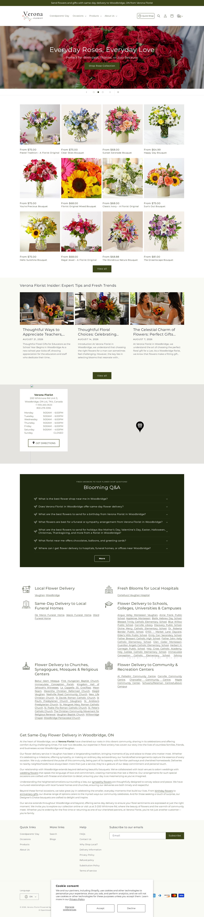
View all (102, 268)
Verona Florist (33, 907)
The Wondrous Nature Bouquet (120, 260)
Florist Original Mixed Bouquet (78, 206)
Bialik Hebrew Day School (166, 618)
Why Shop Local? (89, 844)
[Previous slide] (86, 92)
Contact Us (85, 839)
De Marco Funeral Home (49, 615)
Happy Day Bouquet (155, 152)
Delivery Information (90, 849)
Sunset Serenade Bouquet (117, 152)
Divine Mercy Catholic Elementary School (142, 628)
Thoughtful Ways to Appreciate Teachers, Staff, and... (42, 332)
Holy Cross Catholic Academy (164, 648)
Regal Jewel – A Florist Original (79, 260)
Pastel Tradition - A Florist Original (39, 152)
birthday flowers (164, 790)
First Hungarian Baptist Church (80, 680)
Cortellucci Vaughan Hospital (134, 595)
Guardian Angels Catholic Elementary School (143, 645)
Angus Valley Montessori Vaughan (138, 615)
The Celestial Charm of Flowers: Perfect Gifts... (154, 331)
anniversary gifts (29, 794)
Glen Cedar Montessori (167, 641)
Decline (131, 908)
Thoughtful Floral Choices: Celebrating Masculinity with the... (98, 332)
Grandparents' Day (29, 834)
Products (24, 844)
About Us (25, 849)
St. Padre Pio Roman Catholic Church (65, 707)
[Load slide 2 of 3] (98, 92)
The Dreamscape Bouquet (158, 260)
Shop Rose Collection (102, 65)
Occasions (25, 839)
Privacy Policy (77, 899)
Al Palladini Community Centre (137, 676)
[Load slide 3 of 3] (103, 92)
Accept (100, 908)
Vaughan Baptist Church (71, 714)
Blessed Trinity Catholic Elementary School (142, 621)
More (102, 558)
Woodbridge (53, 595)
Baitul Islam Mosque (47, 680)
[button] (79, 16)
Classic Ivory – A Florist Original (121, 206)
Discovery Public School (167, 625)
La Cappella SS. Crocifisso (75, 687)
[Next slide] (110, 92)
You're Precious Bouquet (34, 206)
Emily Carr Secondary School (164, 635)
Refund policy (87, 860)
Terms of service (88, 870)
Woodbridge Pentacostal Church (62, 717)
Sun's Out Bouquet (154, 206)
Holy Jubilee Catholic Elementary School (142, 651)
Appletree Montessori (138, 618)
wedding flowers (29, 772)
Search (53, 834)
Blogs (53, 839)
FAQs (82, 834)
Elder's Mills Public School (132, 635)
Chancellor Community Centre (150, 679)
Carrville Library (143, 625)
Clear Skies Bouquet (72, 152)
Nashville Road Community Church (66, 694)
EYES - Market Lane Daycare (163, 631)
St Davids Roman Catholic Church (75, 697)
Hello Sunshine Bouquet (33, 260)
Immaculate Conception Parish (54, 684)
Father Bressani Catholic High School (139, 638)
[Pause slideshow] (117, 92)
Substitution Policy (90, 865)
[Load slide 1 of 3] (94, 92)
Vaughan (40, 595)
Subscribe (175, 835)
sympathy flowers (102, 781)
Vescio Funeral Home (78, 615)
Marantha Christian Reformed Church (67, 691)
